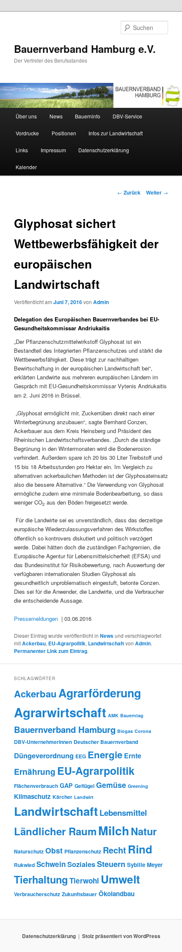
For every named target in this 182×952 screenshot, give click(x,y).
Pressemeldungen (36, 619)
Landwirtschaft (106, 643)
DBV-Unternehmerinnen (43, 742)
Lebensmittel (123, 812)
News (56, 116)
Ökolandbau (117, 893)
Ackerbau (34, 643)
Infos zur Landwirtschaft (115, 133)
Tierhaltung (41, 879)
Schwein (51, 864)
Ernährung (34, 771)
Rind (140, 849)
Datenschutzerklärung (103, 150)
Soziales (81, 864)
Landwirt (84, 797)
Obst (54, 850)
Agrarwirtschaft (60, 712)
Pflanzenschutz (82, 851)
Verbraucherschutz (37, 894)
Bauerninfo (87, 116)
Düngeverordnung (44, 755)
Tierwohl (84, 880)
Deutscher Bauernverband (106, 742)
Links (22, 150)
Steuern (111, 864)
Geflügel (84, 786)
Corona (143, 731)
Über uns (26, 116)
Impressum (53, 150)
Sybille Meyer (145, 865)
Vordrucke (27, 133)
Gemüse (111, 784)
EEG (80, 756)
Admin (101, 302)
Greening (138, 786)
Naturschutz (29, 851)
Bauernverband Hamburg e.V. (85, 48)
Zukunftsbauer (79, 894)
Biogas (125, 731)
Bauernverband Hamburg (65, 729)
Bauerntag (131, 715)
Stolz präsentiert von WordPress (121, 936)
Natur (144, 831)
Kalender (26, 166)
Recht (114, 850)
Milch (113, 830)
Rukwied (24, 865)
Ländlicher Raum (55, 831)
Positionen (64, 133)
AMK (113, 715)
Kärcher (62, 797)
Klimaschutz (32, 796)
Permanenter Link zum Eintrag (50, 651)
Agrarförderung (99, 693)
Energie (105, 754)
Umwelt (120, 879)
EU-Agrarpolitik (66, 643)
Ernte (132, 755)
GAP (66, 785)
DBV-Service (127, 116)
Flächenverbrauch (36, 786)
